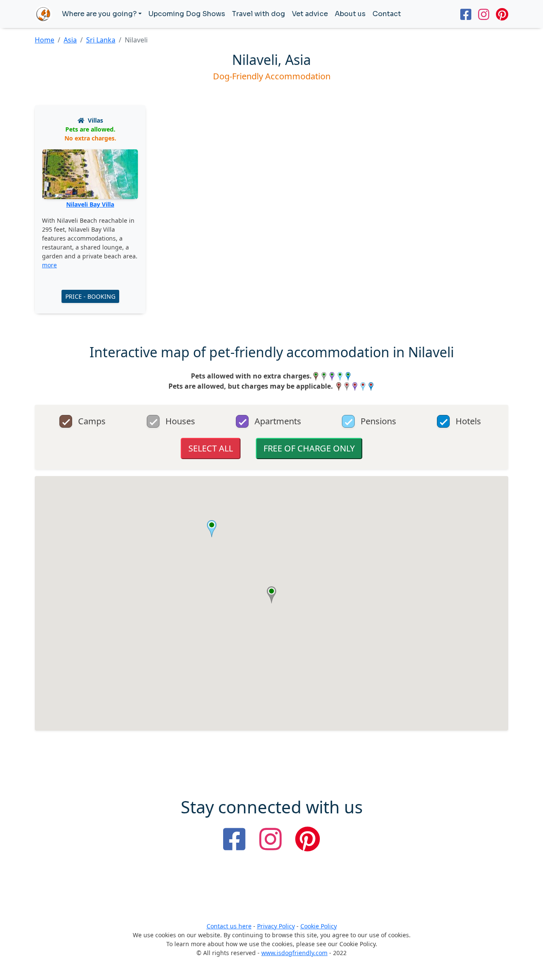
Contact (386, 13)
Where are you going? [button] (99, 13)
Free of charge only (309, 448)
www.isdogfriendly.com (294, 953)
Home (44, 40)
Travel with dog (258, 13)
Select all (210, 448)
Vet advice (310, 13)
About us (350, 13)
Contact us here (229, 926)
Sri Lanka (100, 40)
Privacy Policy (276, 926)
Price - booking (90, 296)
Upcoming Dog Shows (186, 13)
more (49, 265)
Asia (70, 40)
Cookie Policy (318, 926)
